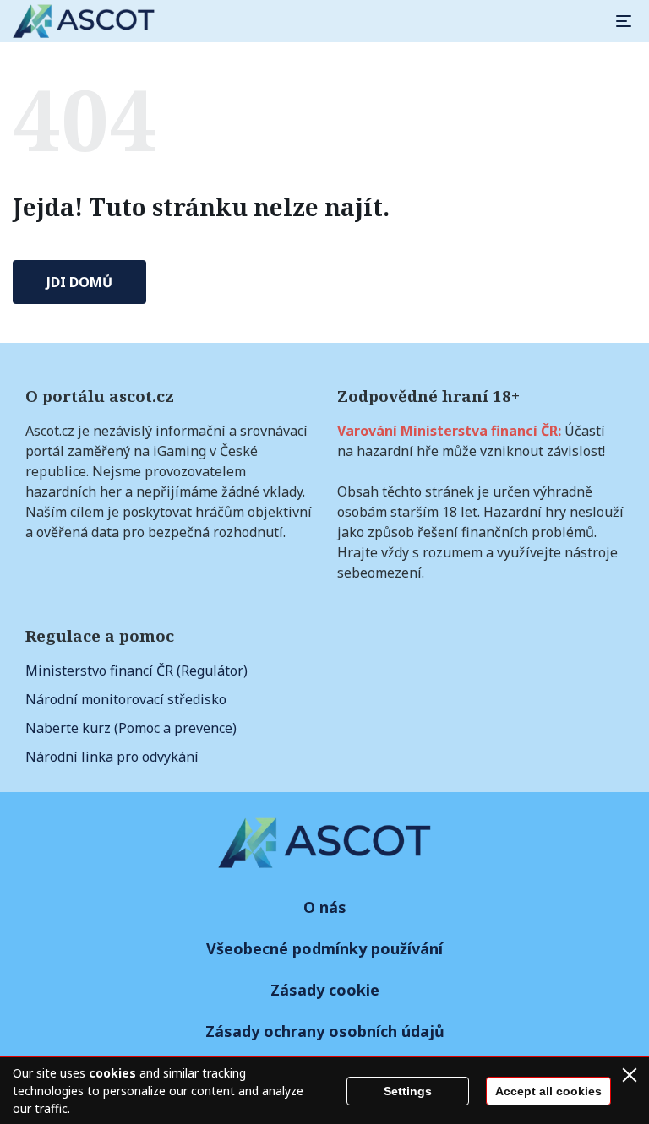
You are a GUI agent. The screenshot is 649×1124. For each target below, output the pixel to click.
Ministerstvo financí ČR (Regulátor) (136, 670)
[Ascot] (84, 21)
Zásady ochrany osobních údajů (324, 1031)
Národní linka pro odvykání (112, 756)
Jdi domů (79, 282)
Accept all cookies (548, 1091)
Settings (408, 1091)
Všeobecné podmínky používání (324, 948)
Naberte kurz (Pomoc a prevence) (131, 728)
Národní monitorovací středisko (125, 699)
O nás (324, 907)
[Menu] (623, 21)
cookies (112, 1073)
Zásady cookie (324, 990)
